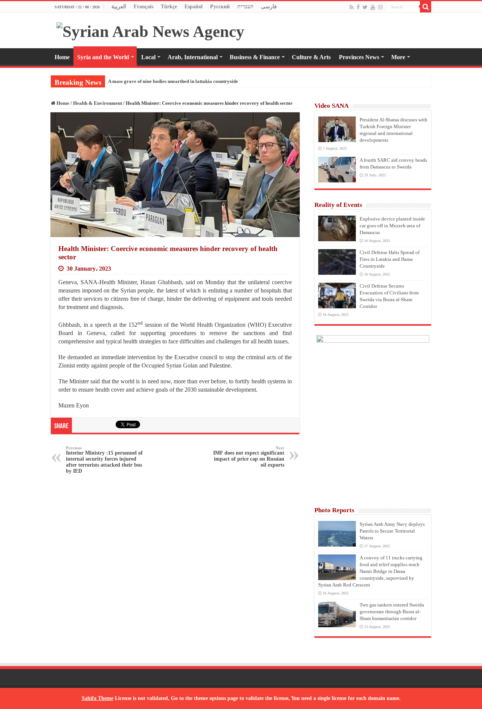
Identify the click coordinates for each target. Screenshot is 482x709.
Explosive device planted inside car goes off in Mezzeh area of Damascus (392, 225)
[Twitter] (365, 7)
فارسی (269, 6)
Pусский (220, 6)
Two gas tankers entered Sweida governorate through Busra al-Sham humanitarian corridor (392, 611)
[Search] (425, 6)
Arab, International (193, 57)
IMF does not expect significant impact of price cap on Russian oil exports (248, 457)
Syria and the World (103, 57)
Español (194, 6)
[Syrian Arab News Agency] (150, 29)
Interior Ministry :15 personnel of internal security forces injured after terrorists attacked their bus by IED (104, 460)
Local (148, 57)
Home (62, 57)
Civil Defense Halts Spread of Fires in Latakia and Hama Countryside (389, 259)
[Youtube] (373, 7)
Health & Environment (97, 103)
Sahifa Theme (97, 698)
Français (143, 6)
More (398, 57)
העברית (245, 6)
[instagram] (380, 7)
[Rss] (351, 7)
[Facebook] (358, 7)
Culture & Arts (311, 57)
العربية (118, 6)
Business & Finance (255, 57)
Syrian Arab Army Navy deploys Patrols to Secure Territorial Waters (392, 531)
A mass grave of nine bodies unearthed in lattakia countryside (173, 81)
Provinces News (359, 57)
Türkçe (169, 6)
